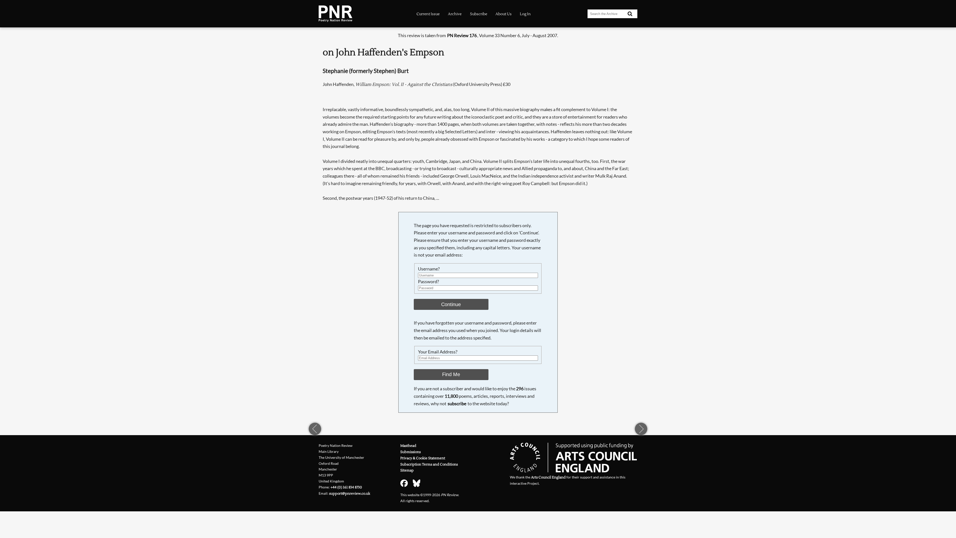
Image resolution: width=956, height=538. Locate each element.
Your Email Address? (437, 351)
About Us (503, 13)
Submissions (410, 452)
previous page (315, 429)
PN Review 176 (462, 35)
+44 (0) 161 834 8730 (346, 487)
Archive (455, 13)
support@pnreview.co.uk (349, 493)
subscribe (457, 403)
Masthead (408, 445)
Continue (451, 304)
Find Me (451, 374)
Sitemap (407, 470)
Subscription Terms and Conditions (429, 464)
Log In (525, 13)
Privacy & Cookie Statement (422, 458)
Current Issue (428, 13)
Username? (429, 268)
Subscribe (478, 13)
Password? (428, 281)
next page (641, 429)
